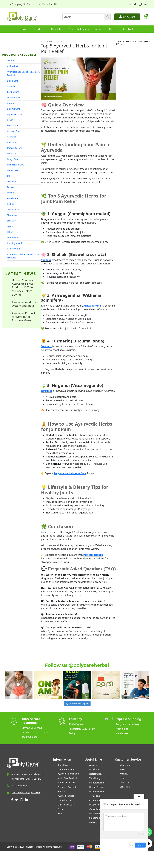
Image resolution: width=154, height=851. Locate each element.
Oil (8, 175)
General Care (13, 131)
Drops (10, 119)
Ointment (12, 181)
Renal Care (12, 198)
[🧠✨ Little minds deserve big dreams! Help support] (135, 685)
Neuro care (12, 170)
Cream (10, 103)
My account (125, 765)
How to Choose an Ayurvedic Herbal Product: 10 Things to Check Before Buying (24, 287)
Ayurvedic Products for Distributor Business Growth (24, 316)
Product (39, 29)
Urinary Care (13, 248)
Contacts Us (126, 786)
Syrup (10, 226)
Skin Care (12, 220)
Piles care (12, 187)
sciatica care (13, 209)
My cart (123, 769)
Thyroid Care (13, 237)
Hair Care (12, 142)
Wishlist (124, 773)
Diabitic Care (13, 108)
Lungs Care (12, 159)
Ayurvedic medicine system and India (24, 303)
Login (122, 778)
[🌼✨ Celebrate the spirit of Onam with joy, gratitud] (48, 685)
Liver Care (12, 153)
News (98, 29)
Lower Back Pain (66, 769)
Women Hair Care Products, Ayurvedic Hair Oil (68, 787)
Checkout (124, 782)
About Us (56, 29)
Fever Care (12, 125)
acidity (10, 60)
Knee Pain (63, 765)
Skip (131, 845)
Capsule (11, 86)
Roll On (10, 203)
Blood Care (12, 80)
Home (23, 29)
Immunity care (14, 147)
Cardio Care (13, 91)
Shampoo (12, 215)
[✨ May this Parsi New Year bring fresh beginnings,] (106, 685)
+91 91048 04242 (20, 785)
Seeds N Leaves (79, 29)
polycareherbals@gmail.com (26, 792)
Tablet (10, 231)
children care (13, 97)
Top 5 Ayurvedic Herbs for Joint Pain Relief (74, 48)
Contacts (128, 29)
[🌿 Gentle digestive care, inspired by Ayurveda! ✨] (18, 685)
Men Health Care (15, 164)
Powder (11, 192)
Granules (11, 136)
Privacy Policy (96, 804)
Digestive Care (14, 114)
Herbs (113, 29)
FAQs (60, 813)
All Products (13, 66)
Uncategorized (14, 243)
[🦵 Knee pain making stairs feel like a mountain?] (77, 685)
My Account (129, 16)
